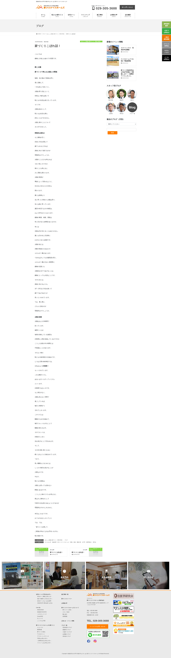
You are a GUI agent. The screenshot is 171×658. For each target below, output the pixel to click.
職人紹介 (65, 614)
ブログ (66, 540)
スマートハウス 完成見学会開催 (127, 49)
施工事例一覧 (64, 594)
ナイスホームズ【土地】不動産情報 (127, 60)
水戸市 (83, 542)
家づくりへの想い (67, 609)
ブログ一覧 (64, 625)
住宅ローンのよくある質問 (44, 601)
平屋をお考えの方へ (42, 638)
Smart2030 (40, 616)
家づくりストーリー (66, 598)
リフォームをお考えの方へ (44, 642)
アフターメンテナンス (43, 636)
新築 (75, 542)
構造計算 (79, 542)
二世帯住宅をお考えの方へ (44, 640)
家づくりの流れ (41, 631)
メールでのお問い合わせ (97, 626)
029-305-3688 (93, 610)
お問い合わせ (128, 7)
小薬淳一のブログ (67, 632)
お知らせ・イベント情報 (67, 621)
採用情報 (65, 616)
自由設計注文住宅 (41, 612)
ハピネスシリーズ (41, 614)
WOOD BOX (40, 609)
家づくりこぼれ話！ (56, 552)
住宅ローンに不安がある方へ (43, 594)
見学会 (94, 542)
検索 (112, 132)
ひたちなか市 (48, 542)
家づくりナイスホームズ (63, 542)
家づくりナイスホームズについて (70, 607)
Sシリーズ (40, 618)
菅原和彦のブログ (67, 627)
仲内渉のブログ (67, 636)
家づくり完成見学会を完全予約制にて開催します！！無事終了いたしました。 (127, 73)
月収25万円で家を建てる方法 (44, 603)
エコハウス (40, 627)
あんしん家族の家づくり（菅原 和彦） (91, 41)
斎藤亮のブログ (67, 629)
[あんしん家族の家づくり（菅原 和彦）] (41, 552)
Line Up (38, 607)
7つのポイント (41, 634)
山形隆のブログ (67, 634)
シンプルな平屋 (41, 620)
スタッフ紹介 (66, 612)
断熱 (71, 542)
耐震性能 (39, 629)
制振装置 (54, 542)
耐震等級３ (89, 542)
